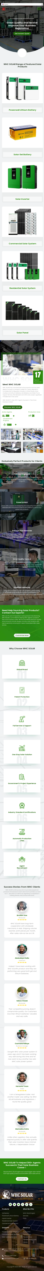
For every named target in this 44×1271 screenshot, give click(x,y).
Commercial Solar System (10, 1223)
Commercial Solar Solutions (10, 1234)
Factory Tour (27, 1234)
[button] (22, 33)
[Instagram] (22, 1204)
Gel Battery (5, 1213)
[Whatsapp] (30, 1204)
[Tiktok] (26, 1204)
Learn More (12, 111)
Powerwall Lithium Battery (10, 1216)
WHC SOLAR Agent (29, 1213)
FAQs (24, 1218)
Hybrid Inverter (6, 1218)
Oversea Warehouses (29, 1239)
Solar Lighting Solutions (9, 1237)
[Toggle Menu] (39, 8)
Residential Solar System (10, 1221)
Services (25, 1216)
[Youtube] (18, 1204)
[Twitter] (14, 1204)
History (25, 1242)
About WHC (26, 1232)
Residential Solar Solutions (10, 1232)
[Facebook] (10, 1204)
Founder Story (27, 1237)
